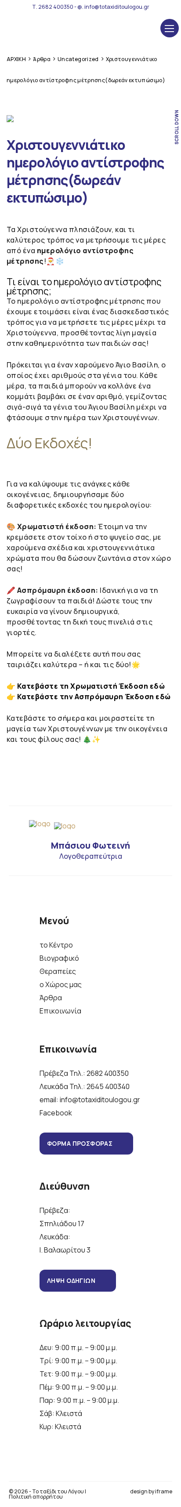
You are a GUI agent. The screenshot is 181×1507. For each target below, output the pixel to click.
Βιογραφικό (59, 958)
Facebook (56, 1113)
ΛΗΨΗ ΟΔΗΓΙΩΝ (71, 1280)
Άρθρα (51, 997)
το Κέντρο (56, 945)
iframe (163, 1491)
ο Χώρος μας (61, 984)
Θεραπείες (58, 971)
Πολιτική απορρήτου (36, 1496)
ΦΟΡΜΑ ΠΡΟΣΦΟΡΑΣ (79, 1143)
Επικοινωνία (60, 1011)
